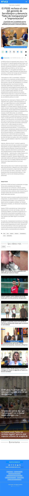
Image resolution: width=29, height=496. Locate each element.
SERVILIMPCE (9, 235)
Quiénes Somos (18, 471)
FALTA (4, 235)
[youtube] (17, 465)
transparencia (23, 233)
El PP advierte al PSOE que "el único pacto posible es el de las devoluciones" (14, 392)
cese (8, 233)
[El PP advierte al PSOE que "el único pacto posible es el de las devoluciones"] (14, 386)
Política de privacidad (14, 473)
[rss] (25, 58)
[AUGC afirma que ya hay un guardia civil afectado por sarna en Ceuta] (14, 261)
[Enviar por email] (26, 52)
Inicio (22, 467)
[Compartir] (2, 52)
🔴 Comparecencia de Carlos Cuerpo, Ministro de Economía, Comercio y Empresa (14, 344)
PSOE (4, 233)
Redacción (6, 58)
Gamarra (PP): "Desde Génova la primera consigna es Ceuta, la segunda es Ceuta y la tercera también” (14, 370)
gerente (11, 233)
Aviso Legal (10, 471)
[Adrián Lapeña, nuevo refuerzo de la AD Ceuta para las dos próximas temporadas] (14, 286)
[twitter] (13, 465)
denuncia (16, 233)
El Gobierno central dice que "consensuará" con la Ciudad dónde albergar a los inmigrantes (12, 414)
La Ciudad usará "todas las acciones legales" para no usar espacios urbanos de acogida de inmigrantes (14, 435)
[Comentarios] (26, 55)
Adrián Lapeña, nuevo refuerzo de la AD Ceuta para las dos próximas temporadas (13, 297)
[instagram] (15, 465)
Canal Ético (20, 477)
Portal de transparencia (14, 479)
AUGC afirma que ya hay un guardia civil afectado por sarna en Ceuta (13, 272)
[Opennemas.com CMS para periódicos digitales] (15, 485)
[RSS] (20, 465)
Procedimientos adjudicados (14, 475)
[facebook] (11, 465)
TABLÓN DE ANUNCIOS (11, 477)
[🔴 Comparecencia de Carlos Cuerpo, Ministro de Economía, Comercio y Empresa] (14, 335)
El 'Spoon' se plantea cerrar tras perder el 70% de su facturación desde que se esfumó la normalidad (14, 323)
